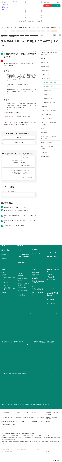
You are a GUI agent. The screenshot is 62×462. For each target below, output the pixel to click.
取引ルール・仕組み (34, 35)
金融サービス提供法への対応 (8, 421)
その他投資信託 (49, 102)
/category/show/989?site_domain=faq (59, 156)
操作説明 (47, 90)
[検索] (53, 2)
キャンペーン (37, 27)
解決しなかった (19, 142)
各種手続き (45, 62)
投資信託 (27, 35)
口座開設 (47, 5)
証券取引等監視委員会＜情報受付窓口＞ (44, 342)
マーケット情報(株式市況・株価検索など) (23, 256)
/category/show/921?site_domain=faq (59, 58)
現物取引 (4, 272)
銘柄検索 (58, 2)
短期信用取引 (6, 282)
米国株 (45, 74)
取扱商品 (22, 35)
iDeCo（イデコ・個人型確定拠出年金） (49, 137)
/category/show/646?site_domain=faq (59, 137)
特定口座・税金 (46, 142)
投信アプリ (48, 94)
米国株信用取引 (36, 275)
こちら (16, 124)
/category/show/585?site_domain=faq (59, 53)
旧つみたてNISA (52, 289)
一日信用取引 (6, 285)
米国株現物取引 (36, 272)
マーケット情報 (45, 27)
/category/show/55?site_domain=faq (59, 147)
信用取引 (4, 275)
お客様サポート (55, 27)
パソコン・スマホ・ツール (47, 147)
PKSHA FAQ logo (57, 460)
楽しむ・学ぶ (14, 27)
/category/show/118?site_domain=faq (59, 62)
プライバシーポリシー (36, 421)
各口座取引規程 (5, 412)
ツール (31, 27)
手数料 (20, 27)
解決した (19, 137)
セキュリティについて (36, 412)
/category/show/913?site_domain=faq (59, 70)
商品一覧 (4, 258)
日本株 (46, 70)
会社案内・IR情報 (31, 21)
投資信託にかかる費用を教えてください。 (20, 116)
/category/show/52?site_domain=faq (59, 152)
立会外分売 (20, 273)
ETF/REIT (20, 276)
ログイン (56, 5)
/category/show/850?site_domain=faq (59, 74)
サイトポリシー (20, 421)
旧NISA (50, 286)
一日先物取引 (50, 277)
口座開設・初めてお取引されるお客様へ (49, 53)
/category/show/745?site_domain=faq (59, 107)
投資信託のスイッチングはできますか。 (15, 225)
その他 (44, 152)
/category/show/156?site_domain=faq (59, 111)
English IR (39, 21)
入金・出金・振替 (47, 58)
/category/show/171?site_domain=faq (59, 129)
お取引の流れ (21, 295)
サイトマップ (51, 304)
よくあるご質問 (22, 21)
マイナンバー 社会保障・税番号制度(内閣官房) (14, 373)
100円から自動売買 (37, 289)
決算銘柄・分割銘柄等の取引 (49, 123)
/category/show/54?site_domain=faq (59, 124)
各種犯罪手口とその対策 (22, 412)
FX (44, 106)
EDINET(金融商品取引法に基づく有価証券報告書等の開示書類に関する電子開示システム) (26, 404)
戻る (3, 51)
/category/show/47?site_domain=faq (59, 66)
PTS (3, 295)
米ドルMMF (46, 114)
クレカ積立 (48, 86)
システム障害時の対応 (7, 417)
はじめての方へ (6, 27)
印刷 (35, 51)
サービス (25, 27)
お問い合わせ (14, 1)
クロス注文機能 (21, 287)
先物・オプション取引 (49, 110)
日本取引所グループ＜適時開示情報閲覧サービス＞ (15, 342)
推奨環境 (48, 421)
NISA (44, 132)
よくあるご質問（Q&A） (14, 35)
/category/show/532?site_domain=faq (59, 78)
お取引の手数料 (47, 118)
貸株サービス (5, 292)
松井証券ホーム (4, 35)
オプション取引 (51, 279)
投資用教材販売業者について (23, 417)
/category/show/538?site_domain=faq (59, 133)
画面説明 (45, 156)
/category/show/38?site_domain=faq (59, 142)
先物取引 (49, 274)
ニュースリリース (52, 252)
